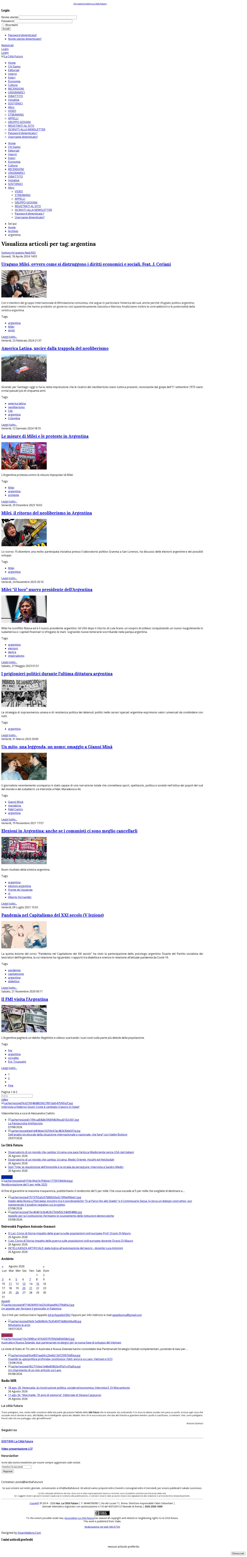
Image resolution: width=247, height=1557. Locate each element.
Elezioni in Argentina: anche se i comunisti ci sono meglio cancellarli (69, 831)
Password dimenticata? (22, 35)
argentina (14, 323)
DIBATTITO (15, 176)
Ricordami (11, 25)
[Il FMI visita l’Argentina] (24, 1031)
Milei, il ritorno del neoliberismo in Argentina (46, 513)
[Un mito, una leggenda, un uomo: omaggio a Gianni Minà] (24, 779)
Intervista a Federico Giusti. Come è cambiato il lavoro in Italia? (40, 1107)
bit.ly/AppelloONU (59, 1315)
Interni (12, 154)
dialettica (13, 981)
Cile (10, 411)
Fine (10, 1085)
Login (5, 49)
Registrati (7, 45)
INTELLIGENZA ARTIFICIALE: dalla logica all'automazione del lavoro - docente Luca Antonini (65, 1248)
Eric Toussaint (17, 1061)
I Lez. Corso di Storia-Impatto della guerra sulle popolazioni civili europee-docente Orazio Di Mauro (70, 1241)
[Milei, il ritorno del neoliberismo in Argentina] (24, 545)
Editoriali (13, 151)
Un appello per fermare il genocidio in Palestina (31, 1308)
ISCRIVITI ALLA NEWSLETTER (33, 210)
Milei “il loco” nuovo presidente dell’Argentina (46, 589)
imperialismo (16, 656)
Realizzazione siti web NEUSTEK (102, 1526)
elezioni (13, 648)
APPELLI (20, 199)
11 (10, 1284)
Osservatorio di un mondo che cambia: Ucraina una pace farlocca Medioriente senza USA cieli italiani (71, 1152)
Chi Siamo (14, 147)
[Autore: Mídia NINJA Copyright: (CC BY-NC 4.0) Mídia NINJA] (24, 622)
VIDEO (19, 191)
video (4, 1099)
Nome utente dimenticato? (25, 39)
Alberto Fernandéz (19, 897)
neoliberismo (16, 407)
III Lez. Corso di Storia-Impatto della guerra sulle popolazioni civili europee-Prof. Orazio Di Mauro (69, 1233)
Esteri (11, 158)
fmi (10, 1050)
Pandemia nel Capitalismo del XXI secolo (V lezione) (52, 915)
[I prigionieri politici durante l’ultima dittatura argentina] (24, 706)
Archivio (13, 231)
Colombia (14, 418)
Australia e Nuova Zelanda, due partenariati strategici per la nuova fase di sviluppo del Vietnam (61, 1342)
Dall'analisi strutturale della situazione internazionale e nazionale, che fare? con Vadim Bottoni (67, 1134)
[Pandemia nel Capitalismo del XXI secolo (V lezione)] (24, 947)
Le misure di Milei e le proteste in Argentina (45, 436)
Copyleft (34, 1503)
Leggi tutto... (9, 337)
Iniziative (13, 180)
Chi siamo (78, 3)
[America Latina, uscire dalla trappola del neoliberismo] (24, 380)
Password (7, 21)
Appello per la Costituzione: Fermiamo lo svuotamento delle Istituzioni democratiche (61, 1216)
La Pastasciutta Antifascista (25, 1123)
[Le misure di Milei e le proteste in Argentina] (24, 468)
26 (17, 1292)
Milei (11, 327)
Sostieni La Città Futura (95, 3)
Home (12, 143)
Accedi (6, 29)
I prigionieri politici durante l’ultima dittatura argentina (57, 673)
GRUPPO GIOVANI (26, 202)
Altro (11, 188)
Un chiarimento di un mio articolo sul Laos (34, 1370)
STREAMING (22, 195)
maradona (14, 805)
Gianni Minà (15, 802)
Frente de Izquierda (20, 890)
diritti (11, 330)
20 (23, 1288)
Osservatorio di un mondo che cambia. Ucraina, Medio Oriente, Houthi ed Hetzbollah (61, 1159)
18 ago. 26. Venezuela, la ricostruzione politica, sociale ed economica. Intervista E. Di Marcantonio (69, 1388)
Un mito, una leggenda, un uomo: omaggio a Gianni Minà (56, 746)
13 (23, 1284)
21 (30, 1288)
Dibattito (7, 1335)
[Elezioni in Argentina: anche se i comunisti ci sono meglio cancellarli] (24, 863)
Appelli (5, 1301)
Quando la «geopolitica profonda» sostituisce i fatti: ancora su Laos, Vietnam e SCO (60, 1359)
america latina (17, 403)
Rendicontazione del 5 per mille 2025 (24, 1184)
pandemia (14, 970)
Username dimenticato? (30, 217)
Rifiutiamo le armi (19, 1325)
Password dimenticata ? (29, 213)
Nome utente (9, 17)
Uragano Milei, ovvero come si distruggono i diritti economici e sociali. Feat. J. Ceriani (86, 264)
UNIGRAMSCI (16, 173)
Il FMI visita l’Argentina (24, 999)
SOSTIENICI (15, 184)
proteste (13, 495)
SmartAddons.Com (29, 1533)
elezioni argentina (19, 886)
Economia (14, 162)
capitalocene (16, 974)
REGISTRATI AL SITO (28, 206)
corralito (13, 1058)
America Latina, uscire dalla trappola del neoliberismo (55, 348)
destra (12, 652)
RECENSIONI (16, 169)
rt (9, 893)
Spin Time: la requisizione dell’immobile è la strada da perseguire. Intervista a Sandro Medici (65, 1167)
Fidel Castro (15, 809)
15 (37, 1284)
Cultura (12, 165)
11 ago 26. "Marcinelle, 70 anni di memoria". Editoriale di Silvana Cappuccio (54, 1395)
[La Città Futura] (12, 56)
